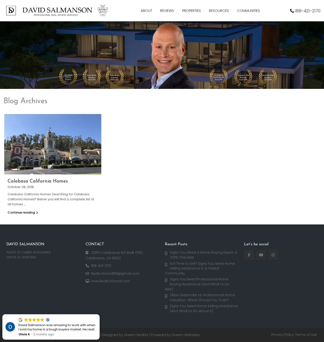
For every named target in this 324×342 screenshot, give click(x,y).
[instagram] (273, 255)
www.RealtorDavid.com (110, 281)
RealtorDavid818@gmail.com (115, 273)
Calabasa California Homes (38, 181)
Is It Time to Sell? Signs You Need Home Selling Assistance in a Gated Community (200, 268)
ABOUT (146, 10)
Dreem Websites (186, 335)
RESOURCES (219, 10)
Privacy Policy (282, 334)
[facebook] (249, 255)
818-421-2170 (307, 11)
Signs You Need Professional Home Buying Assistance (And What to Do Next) (197, 284)
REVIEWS (167, 10)
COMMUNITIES (248, 10)
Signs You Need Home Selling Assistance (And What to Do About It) (204, 308)
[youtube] (261, 255)
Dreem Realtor (136, 335)
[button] (99, 314)
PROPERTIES (191, 10)
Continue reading (21, 212)
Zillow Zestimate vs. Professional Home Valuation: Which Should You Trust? (202, 297)
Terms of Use (306, 334)
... (24, 204)
